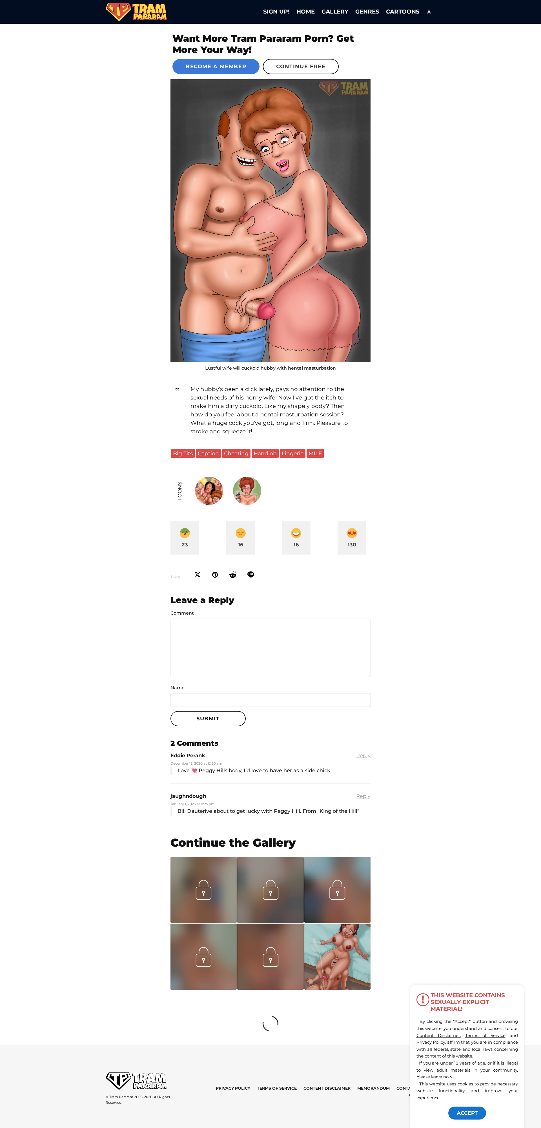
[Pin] (215, 574)
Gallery (335, 11)
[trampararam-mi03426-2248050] (270, 987)
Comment (182, 613)
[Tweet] (197, 574)
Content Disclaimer (327, 1088)
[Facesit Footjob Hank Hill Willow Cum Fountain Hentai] (337, 957)
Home (305, 11)
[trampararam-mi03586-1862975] (270, 921)
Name (177, 687)
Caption (208, 453)
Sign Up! (276, 11)
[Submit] (232, 574)
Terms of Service (277, 1088)
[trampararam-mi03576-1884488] (203, 921)
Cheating (236, 453)
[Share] (250, 574)
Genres (367, 11)
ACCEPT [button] (467, 1113)
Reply (363, 755)
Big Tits (183, 453)
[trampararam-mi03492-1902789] (203, 987)
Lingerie (292, 453)
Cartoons (403, 11)
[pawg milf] (270, 220)
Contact (406, 1088)
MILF (315, 453)
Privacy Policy (233, 1088)
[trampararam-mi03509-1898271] (337, 921)
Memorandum (373, 1088)
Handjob (265, 453)
